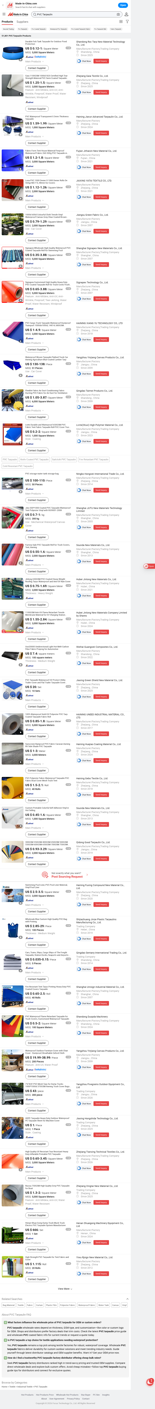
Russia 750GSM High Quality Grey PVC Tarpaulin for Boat (47, 1187)
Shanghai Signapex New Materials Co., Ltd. (99, 248)
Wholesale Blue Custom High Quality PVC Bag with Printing (46, 920)
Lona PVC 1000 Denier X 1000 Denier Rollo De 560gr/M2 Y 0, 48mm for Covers (46, 181)
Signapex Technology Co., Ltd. (92, 282)
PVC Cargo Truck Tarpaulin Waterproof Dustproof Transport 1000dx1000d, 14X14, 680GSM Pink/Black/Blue (48, 325)
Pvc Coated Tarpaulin (39, 29)
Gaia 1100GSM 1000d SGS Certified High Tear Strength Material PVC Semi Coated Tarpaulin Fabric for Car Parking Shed (46, 78)
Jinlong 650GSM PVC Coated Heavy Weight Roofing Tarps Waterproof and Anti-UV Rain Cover (47, 580)
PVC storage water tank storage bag (42, 473)
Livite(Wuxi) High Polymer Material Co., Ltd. (99, 425)
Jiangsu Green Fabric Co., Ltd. (92, 214)
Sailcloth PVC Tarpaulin (64, 459)
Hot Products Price (45, 1394)
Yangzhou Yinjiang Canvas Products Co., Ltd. (100, 357)
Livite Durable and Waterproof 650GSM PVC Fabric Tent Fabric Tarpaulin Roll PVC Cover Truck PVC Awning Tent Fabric (47, 427)
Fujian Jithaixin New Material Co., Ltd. (96, 150)
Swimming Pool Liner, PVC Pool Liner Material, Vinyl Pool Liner (46, 886)
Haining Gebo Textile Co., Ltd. (92, 778)
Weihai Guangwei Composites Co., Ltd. (97, 646)
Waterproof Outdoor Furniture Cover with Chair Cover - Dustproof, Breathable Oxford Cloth (46, 1051)
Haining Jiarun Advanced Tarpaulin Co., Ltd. (99, 116)
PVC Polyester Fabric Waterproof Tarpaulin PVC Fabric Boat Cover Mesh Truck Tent (47, 779)
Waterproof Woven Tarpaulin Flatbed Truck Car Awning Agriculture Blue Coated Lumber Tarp (46, 358)
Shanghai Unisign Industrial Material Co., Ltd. (100, 987)
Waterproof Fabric (86, 1305)
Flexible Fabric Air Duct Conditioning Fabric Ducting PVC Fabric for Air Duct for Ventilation (46, 391)
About (44, 1398)
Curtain (39, 1305)
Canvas (115, 1305)
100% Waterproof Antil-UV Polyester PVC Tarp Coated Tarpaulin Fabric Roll (46, 715)
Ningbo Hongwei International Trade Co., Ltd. (100, 473)
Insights (106, 1394)
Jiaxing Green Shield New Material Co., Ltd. (99, 680)
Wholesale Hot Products (67, 1394)
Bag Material (8, 1305)
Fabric (30, 1305)
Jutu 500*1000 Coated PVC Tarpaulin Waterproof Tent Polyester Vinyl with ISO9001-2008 (48, 509)
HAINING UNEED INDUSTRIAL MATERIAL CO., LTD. (100, 716)
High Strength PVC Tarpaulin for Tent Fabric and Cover (47, 1258)
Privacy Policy (73, 1398)
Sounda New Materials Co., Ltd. (93, 545)
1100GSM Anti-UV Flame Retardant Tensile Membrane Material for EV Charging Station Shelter (45, 615)
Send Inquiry (101, 61)
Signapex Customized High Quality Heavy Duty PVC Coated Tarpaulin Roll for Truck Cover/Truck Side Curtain (47, 284)
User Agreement (56, 1398)
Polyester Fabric (67, 1305)
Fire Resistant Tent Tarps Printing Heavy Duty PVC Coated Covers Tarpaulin (48, 987)
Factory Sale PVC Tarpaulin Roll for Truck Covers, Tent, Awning (47, 546)
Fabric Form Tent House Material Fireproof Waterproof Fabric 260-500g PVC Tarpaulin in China (46, 153)
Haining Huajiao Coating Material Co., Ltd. (98, 744)
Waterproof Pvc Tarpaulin (58, 29)
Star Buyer (85, 1394)
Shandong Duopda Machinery (92, 1016)
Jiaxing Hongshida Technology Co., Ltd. (97, 1118)
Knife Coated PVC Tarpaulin (34, 459)
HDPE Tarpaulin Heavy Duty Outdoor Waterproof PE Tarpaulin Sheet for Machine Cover (47, 1119)
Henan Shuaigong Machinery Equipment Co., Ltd (100, 1224)
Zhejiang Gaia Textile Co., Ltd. (92, 76)
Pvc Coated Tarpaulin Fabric (80, 29)
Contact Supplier (37, 68)
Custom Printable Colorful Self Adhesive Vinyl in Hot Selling (47, 809)
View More (64, 1288)
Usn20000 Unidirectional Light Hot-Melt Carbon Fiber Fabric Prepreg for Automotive (47, 647)
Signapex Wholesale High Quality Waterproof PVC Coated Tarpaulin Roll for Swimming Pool (48, 249)
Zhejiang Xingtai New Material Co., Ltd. (97, 1186)
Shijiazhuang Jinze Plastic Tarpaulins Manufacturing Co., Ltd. (96, 921)
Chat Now (86, 61)
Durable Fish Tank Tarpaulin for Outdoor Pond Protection (46, 42)
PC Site (96, 1394)
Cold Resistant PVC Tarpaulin (18, 466)
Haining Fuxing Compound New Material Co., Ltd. (100, 886)
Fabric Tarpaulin (116, 29)
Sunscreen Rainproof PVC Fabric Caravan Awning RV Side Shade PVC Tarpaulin (47, 745)
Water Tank (103, 1305)
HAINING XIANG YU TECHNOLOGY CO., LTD (99, 323)
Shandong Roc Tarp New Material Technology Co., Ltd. (100, 43)
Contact (85, 1398)
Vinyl (124, 1305)
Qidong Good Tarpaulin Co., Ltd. (93, 842)
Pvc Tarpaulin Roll (100, 29)
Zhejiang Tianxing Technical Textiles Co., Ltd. (100, 1151)
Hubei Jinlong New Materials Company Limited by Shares (101, 614)
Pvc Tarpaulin (22, 29)
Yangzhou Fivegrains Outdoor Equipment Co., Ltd (100, 1086)
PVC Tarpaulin (10, 459)
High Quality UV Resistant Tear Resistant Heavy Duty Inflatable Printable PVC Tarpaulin (46, 1152)
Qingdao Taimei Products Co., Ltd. (94, 390)
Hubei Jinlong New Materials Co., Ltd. (96, 579)
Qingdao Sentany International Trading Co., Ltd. (101, 952)
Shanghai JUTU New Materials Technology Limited (99, 509)
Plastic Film (51, 1305)
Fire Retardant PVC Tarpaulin (93, 459)
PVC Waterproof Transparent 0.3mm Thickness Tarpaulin (47, 117)
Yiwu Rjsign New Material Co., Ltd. (94, 1257)
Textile (21, 1305)
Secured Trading (8, 29)
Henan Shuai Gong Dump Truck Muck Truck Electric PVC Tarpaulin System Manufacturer (45, 1224)
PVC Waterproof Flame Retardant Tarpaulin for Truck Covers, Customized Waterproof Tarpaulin (47, 1017)
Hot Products (27, 1394)
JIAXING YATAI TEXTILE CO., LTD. (94, 180)
